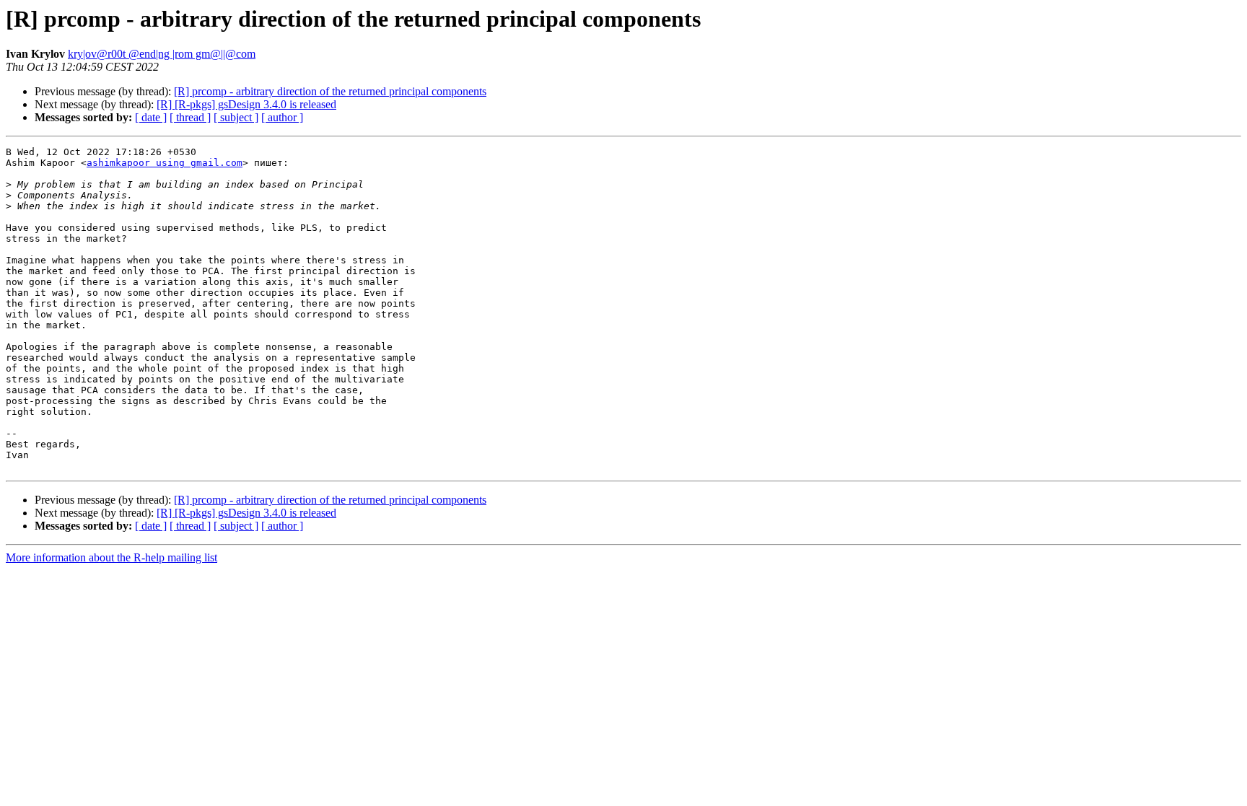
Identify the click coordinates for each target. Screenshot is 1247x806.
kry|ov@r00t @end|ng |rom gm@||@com (161, 54)
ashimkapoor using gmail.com (164, 162)
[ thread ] (190, 117)
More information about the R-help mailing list (111, 557)
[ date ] (151, 117)
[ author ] (282, 117)
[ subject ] (236, 117)
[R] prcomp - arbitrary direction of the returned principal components (330, 91)
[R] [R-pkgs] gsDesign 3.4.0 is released (246, 104)
